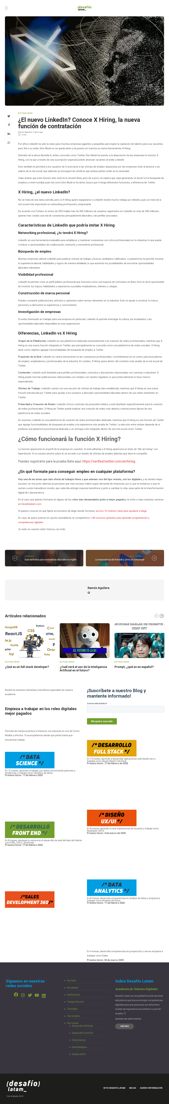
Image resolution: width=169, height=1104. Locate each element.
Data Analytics (79, 1047)
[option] (29, 646)
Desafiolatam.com (31, 504)
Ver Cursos (72, 1023)
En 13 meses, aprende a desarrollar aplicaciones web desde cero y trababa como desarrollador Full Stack (121, 761)
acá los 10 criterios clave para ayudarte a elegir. (121, 510)
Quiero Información (151, 1088)
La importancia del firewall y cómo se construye (119, 559)
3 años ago (38, 132)
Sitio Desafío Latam (114, 1088)
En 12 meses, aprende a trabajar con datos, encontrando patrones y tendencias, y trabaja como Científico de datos (40, 773)
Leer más (124, 1026)
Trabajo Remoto (75, 1002)
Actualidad (25, 113)
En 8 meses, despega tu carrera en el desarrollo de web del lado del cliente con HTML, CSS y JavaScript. (43, 841)
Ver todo (71, 980)
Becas (132, 1088)
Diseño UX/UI (78, 1054)
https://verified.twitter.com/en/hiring (108, 461)
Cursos (29, 556)
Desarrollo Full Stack (82, 1026)
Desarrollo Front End (82, 1033)
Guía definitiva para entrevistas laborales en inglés (51, 559)
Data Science (79, 1040)
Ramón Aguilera (25, 132)
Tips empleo (73, 1016)
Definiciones (73, 995)
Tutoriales (72, 1009)
